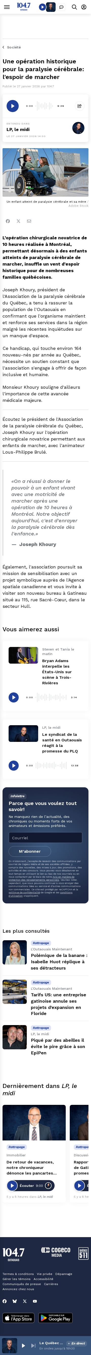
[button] (23, 1346)
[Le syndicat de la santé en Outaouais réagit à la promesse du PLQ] (23, 733)
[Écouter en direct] (42, 7)
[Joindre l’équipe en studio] (61, 7)
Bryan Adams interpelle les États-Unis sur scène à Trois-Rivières (57, 671)
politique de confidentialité (24, 892)
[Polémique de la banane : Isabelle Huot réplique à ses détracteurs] (15, 952)
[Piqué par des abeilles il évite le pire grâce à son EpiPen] (15, 1037)
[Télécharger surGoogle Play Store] (55, 1318)
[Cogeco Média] (55, 1255)
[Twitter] (18, 221)
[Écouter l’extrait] (13, 106)
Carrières (51, 1284)
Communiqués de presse (22, 1284)
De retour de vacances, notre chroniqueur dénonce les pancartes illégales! (30, 1168)
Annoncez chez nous (18, 1289)
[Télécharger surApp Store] (18, 1318)
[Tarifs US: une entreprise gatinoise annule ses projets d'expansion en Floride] (15, 992)
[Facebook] (8, 221)
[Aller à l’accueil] (24, 9)
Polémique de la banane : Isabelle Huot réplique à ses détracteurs (59, 962)
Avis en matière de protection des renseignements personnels (41, 878)
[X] (25, 1301)
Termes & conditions (18, 1274)
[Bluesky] (15, 1301)
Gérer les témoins (17, 1279)
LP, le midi (18, 129)
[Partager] (79, 106)
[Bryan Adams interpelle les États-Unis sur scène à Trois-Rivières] (23, 655)
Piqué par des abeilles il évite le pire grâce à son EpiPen (58, 1046)
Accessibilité (43, 1279)
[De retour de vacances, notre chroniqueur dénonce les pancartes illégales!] (34, 1122)
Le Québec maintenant (51, 1343)
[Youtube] (35, 1301)
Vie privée (44, 1274)
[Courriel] (29, 221)
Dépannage (63, 1274)
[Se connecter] (84, 7)
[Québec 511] (83, 1258)
